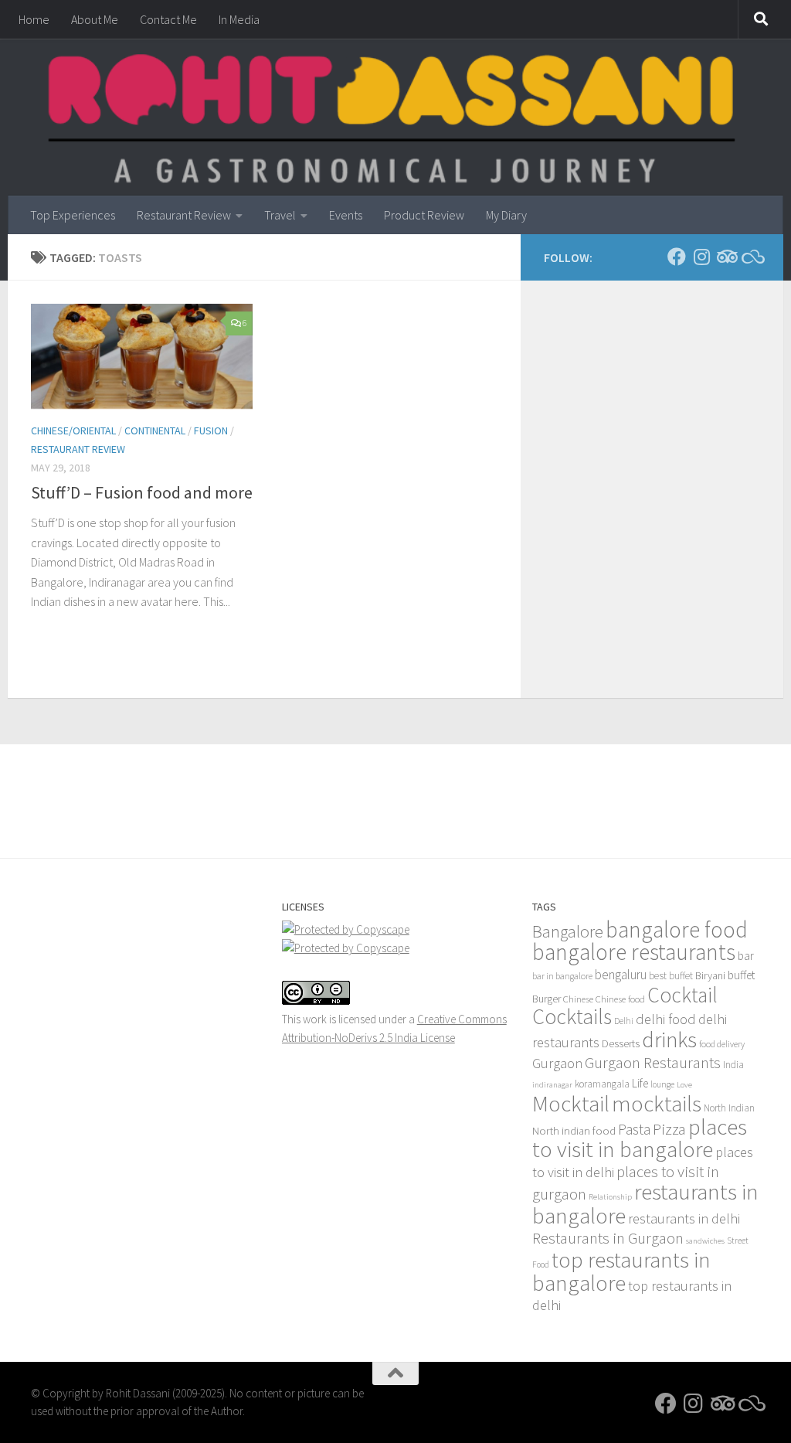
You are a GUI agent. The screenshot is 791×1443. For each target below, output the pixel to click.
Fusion (211, 430)
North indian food (574, 1131)
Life (640, 1083)
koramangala (602, 1084)
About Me (94, 19)
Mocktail (570, 1103)
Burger (546, 999)
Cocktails (572, 1016)
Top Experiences (72, 215)
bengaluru (621, 974)
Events (345, 215)
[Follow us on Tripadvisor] (726, 256)
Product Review (424, 215)
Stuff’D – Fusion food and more (142, 492)
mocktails (656, 1103)
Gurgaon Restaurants (653, 1063)
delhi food (666, 1019)
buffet (741, 975)
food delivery (722, 1044)
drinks (669, 1039)
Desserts (621, 1043)
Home (34, 19)
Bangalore (567, 931)
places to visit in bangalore (639, 1137)
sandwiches (705, 1241)
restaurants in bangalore (645, 1203)
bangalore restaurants (633, 952)
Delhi (623, 1021)
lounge (662, 1084)
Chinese (578, 998)
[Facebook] (676, 256)
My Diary (506, 215)
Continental (154, 430)
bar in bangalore (562, 976)
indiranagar (552, 1085)
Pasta (634, 1129)
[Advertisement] (395, 787)
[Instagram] (701, 256)
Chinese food (620, 998)
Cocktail (682, 995)
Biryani (710, 975)
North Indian (729, 1108)
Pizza (669, 1128)
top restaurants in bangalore (621, 1271)
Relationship (610, 1197)
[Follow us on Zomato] (751, 256)
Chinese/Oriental (73, 430)
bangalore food (677, 929)
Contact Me (168, 19)
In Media (239, 19)
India (733, 1064)
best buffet (671, 975)
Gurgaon (557, 1063)
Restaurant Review (184, 215)
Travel (280, 215)
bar (746, 955)
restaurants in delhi (684, 1218)
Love (684, 1085)
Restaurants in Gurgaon (608, 1238)
